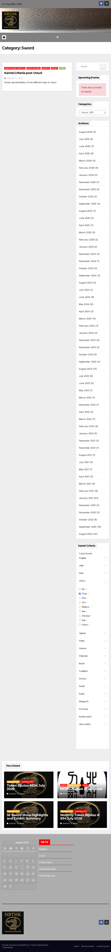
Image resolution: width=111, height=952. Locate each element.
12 (22, 867)
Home (76, 946)
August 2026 (85, 132)
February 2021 (86, 491)
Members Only (13, 782)
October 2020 (86, 519)
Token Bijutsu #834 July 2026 (26, 787)
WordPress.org (47, 875)
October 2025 (86, 196)
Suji (84, 620)
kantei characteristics (15, 68)
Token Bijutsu (27, 782)
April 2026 (84, 153)
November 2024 (87, 261)
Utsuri (85, 624)
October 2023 (86, 354)
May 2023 (84, 390)
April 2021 (84, 476)
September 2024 (88, 275)
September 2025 (87, 203)
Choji (84, 593)
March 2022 (85, 419)
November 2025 (87, 189)
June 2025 (84, 218)
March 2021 (85, 483)
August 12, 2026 (17, 794)
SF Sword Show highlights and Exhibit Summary (27, 816)
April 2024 (84, 311)
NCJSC (85, 785)
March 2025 (85, 232)
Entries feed (45, 862)
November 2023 (87, 347)
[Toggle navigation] (57, 37)
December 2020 (87, 505)
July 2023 (84, 376)
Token (62, 68)
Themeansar (7, 947)
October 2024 (86, 268)
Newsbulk (41, 945)
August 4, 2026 (70, 794)
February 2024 (87, 325)
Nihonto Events (87, 946)
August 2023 (85, 368)
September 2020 (88, 526)
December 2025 (87, 182)
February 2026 (87, 167)
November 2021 (87, 447)
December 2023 (87, 340)
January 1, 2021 (15, 78)
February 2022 (86, 426)
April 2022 (84, 412)
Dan (84, 598)
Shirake (86, 615)
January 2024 (86, 333)
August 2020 (85, 534)
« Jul (4, 895)
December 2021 (87, 440)
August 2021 (85, 455)
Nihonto (45, 68)
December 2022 (87, 404)
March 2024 (85, 318)
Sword (54, 68)
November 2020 (87, 512)
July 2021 (84, 462)
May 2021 (84, 469)
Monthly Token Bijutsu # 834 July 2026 (79, 816)
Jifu (84, 602)
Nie (83, 611)
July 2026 (84, 139)
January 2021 (86, 498)
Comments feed (47, 869)
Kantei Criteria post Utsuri (23, 73)
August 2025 (85, 211)
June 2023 (84, 383)
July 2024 (84, 290)
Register (43, 849)
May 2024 (84, 304)
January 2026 (86, 175)
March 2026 (85, 160)
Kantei (63, 785)
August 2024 (85, 282)
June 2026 (84, 146)
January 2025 (86, 246)
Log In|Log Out (103, 946)
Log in (42, 855)
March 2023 (85, 397)
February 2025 (86, 239)
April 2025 (84, 225)
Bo (83, 589)
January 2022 (86, 433)
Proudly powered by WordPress (15, 945)
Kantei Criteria (33, 68)
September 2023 (87, 361)
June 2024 (84, 297)
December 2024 (87, 254)
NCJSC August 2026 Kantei (81, 789)
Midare (85, 606)
